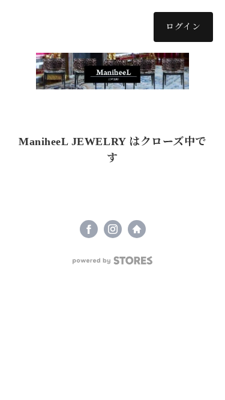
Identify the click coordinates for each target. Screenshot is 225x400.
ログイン (183, 26)
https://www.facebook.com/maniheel (89, 229)
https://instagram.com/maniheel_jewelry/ (113, 229)
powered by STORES (112, 260)
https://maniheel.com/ (137, 229)
